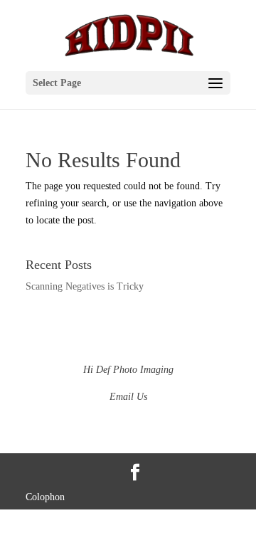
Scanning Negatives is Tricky (85, 286)
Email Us (128, 396)
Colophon (45, 497)
